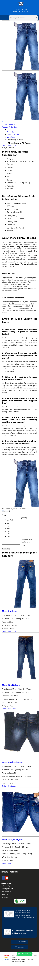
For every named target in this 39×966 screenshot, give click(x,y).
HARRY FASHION (21, 11)
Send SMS (21, 947)
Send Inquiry (10, 124)
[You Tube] (6, 879)
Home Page (7, 886)
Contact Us (7, 894)
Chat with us (26, 954)
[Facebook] (3, 879)
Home (9, 129)
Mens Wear (11, 137)
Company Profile (8, 889)
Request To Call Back (9, 127)
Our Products (7, 892)
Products (10, 132)
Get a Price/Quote (9, 145)
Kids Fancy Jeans (13, 134)
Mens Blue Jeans (9, 611)
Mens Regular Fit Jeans (12, 762)
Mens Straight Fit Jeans (12, 839)
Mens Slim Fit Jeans (11, 685)
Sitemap (6, 897)
